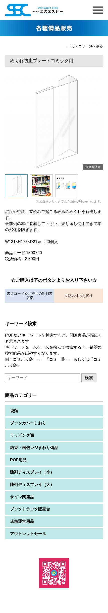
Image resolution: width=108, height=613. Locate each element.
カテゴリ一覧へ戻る (87, 46)
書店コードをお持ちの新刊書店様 (29, 295)
